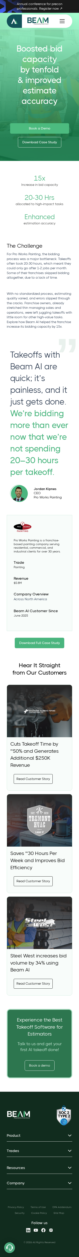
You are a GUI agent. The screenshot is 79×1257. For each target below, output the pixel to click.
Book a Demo (39, 128)
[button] (61, 21)
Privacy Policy (16, 1207)
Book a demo (39, 1065)
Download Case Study (39, 142)
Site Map (59, 1213)
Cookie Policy (39, 1213)
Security (19, 1213)
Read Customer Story (33, 779)
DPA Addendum (61, 1207)
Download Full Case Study (39, 643)
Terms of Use (38, 1207)
